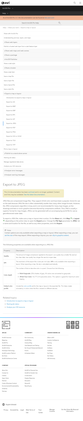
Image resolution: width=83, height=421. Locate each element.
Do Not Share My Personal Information (69, 410)
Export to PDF (10, 128)
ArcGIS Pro (6, 8)
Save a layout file (9, 85)
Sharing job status (9, 158)
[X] (72, 323)
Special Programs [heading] (31, 365)
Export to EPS (10, 115)
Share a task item (9, 72)
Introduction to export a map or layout (18, 98)
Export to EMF (10, 110)
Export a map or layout (28, 27)
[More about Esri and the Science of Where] (6, 325)
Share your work (13, 27)
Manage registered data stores (13, 162)
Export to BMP (11, 106)
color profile (27, 286)
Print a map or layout (10, 149)
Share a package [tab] (11, 55)
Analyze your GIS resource (12, 166)
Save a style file (9, 89)
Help (4, 13)
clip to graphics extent (60, 235)
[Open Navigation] (80, 3)
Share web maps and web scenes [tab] (17, 51)
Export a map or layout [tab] (13, 93)
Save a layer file (9, 81)
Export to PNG (11, 132)
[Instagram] (72, 327)
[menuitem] (12, 337)
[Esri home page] (5, 3)
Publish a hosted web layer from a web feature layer (20, 46)
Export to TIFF (10, 145)
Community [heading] (28, 332)
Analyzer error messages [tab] (14, 170)
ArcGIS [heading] (4, 332)
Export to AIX (10, 102)
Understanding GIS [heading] (53, 332)
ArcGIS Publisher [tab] (11, 59)
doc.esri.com (49, 18)
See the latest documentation (34, 194)
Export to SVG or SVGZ (13, 136)
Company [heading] (5, 365)
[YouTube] (77, 327)
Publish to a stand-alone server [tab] (16, 153)
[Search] (75, 3)
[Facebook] (68, 323)
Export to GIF (10, 119)
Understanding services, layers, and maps (17, 38)
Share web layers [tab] (11, 42)
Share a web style (9, 63)
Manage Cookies (52, 410)
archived (31, 192)
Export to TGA (11, 140)
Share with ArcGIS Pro (11, 33)
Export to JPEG (11, 123)
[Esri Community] (68, 327)
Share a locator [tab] (10, 68)
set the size (9, 235)
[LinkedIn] (77, 323)
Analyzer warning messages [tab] (15, 175)
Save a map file (9, 76)
